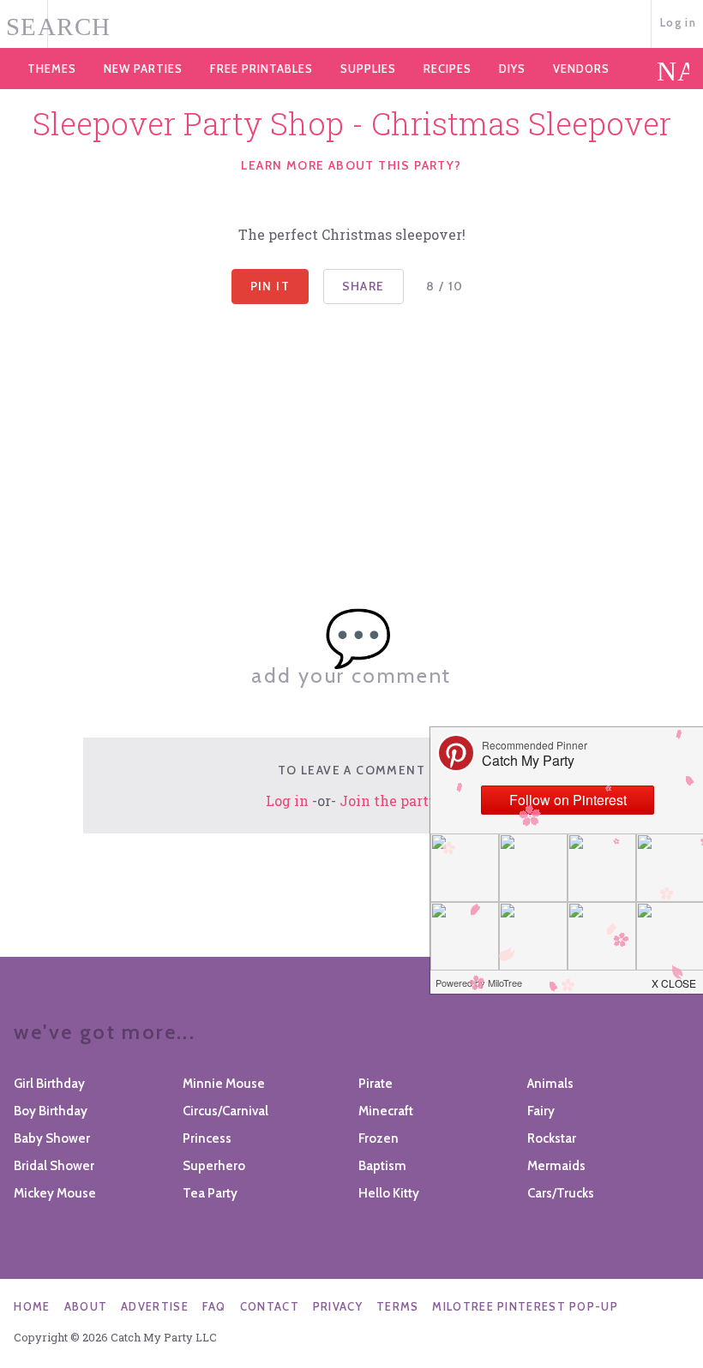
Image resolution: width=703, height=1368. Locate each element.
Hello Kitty (388, 1193)
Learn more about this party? (351, 165)
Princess (207, 1138)
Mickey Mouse (55, 1193)
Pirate (375, 1083)
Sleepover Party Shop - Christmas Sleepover (352, 123)
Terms (397, 1306)
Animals (550, 1083)
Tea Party (210, 1193)
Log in (678, 22)
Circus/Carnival (225, 1111)
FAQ (214, 1306)
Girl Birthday (49, 1083)
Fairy (541, 1111)
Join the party (388, 800)
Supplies (368, 68)
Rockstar (551, 1138)
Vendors (581, 68)
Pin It (270, 286)
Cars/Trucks (560, 1193)
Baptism (382, 1166)
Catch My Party (351, 25)
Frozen (378, 1138)
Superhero (214, 1166)
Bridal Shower (54, 1166)
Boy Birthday (50, 1111)
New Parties (143, 68)
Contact (269, 1306)
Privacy (338, 1306)
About (86, 1306)
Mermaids (556, 1166)
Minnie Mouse (224, 1083)
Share (363, 286)
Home (32, 1306)
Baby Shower (52, 1138)
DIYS (512, 68)
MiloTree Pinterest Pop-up (525, 1306)
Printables (261, 68)
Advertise (155, 1306)
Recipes (448, 68)
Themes (51, 68)
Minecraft (385, 1111)
